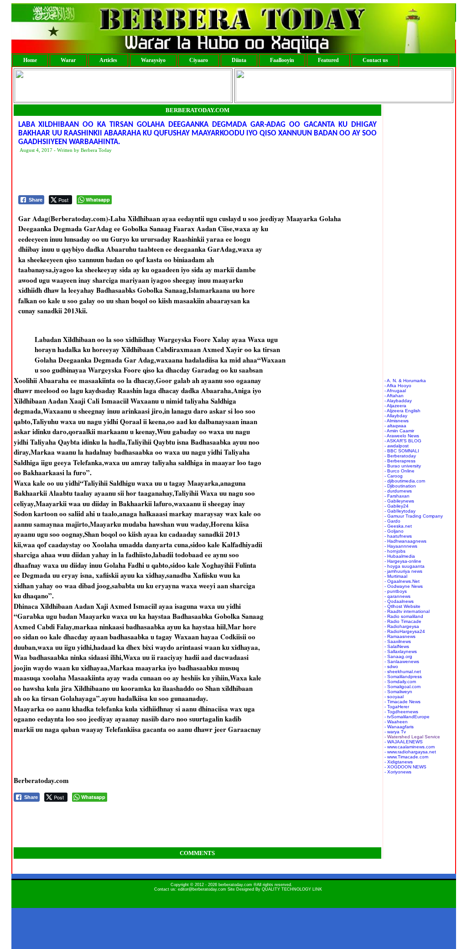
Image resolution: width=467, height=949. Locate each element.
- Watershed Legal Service (412, 736)
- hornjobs (394, 551)
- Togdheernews (401, 711)
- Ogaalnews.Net (402, 581)
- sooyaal (394, 696)
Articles (108, 60)
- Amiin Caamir (399, 430)
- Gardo (392, 521)
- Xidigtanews (398, 761)
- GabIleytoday (399, 510)
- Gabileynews (399, 500)
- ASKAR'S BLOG (402, 440)
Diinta (239, 60)
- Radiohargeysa (401, 626)
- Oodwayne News (403, 586)
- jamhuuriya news (403, 571)
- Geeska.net (398, 526)
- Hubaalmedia (399, 556)
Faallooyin (282, 60)
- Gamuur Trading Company (413, 516)
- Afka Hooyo (397, 385)
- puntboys (395, 591)
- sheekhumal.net (402, 671)
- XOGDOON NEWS (405, 766)
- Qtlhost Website (402, 606)
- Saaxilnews (397, 641)
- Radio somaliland (403, 616)
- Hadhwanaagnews (405, 541)
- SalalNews (396, 646)
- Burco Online (399, 470)
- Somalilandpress (403, 676)
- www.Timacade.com (406, 756)
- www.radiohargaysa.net (410, 751)
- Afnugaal (395, 390)
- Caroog (393, 475)
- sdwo (391, 666)
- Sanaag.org (398, 656)
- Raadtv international (407, 611)
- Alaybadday (398, 400)
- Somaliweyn (398, 691)
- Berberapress (399, 460)
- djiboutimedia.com (404, 480)
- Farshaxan (397, 495)
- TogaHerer (396, 706)
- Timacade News (402, 701)
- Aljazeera (395, 405)
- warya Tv (395, 731)
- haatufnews (398, 536)
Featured (328, 60)
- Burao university (402, 465)
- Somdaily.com (400, 681)
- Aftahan (394, 395)
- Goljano (394, 531)
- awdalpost (396, 445)
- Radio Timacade (402, 621)
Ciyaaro (198, 60)
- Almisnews (396, 420)
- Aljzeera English (402, 410)
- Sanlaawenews (401, 661)
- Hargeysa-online (402, 561)
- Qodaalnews (399, 601)
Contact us (375, 60)
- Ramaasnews (399, 636)
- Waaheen (396, 721)
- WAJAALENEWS (403, 741)
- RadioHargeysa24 (404, 631)
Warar (68, 60)
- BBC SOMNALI (401, 450)
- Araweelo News (401, 435)
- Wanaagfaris (399, 726)
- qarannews (397, 596)
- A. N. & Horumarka (405, 380)
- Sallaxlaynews (400, 651)
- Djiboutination (400, 485)
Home (30, 60)
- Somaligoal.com (402, 686)
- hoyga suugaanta (404, 566)
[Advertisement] (184, 174)
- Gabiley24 (396, 505)
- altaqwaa (395, 425)
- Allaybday (395, 415)
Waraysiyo (153, 60)
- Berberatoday (400, 455)
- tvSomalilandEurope (407, 716)
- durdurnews (398, 490)
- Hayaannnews (400, 546)
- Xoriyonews (397, 771)
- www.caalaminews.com (409, 746)
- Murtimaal (395, 576)
